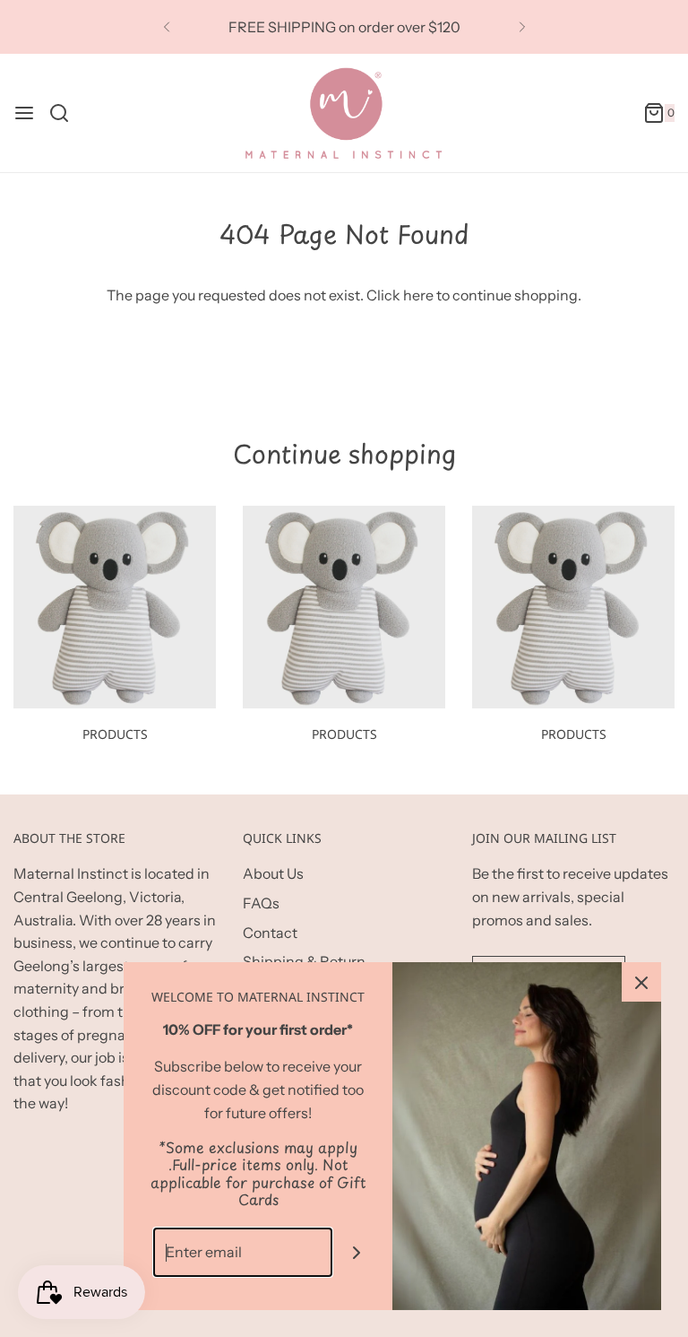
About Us (273, 873)
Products (115, 733)
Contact (270, 933)
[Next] (522, 27)
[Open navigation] (24, 113)
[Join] (357, 1252)
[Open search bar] (65, 113)
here (418, 295)
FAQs (261, 903)
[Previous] (166, 27)
